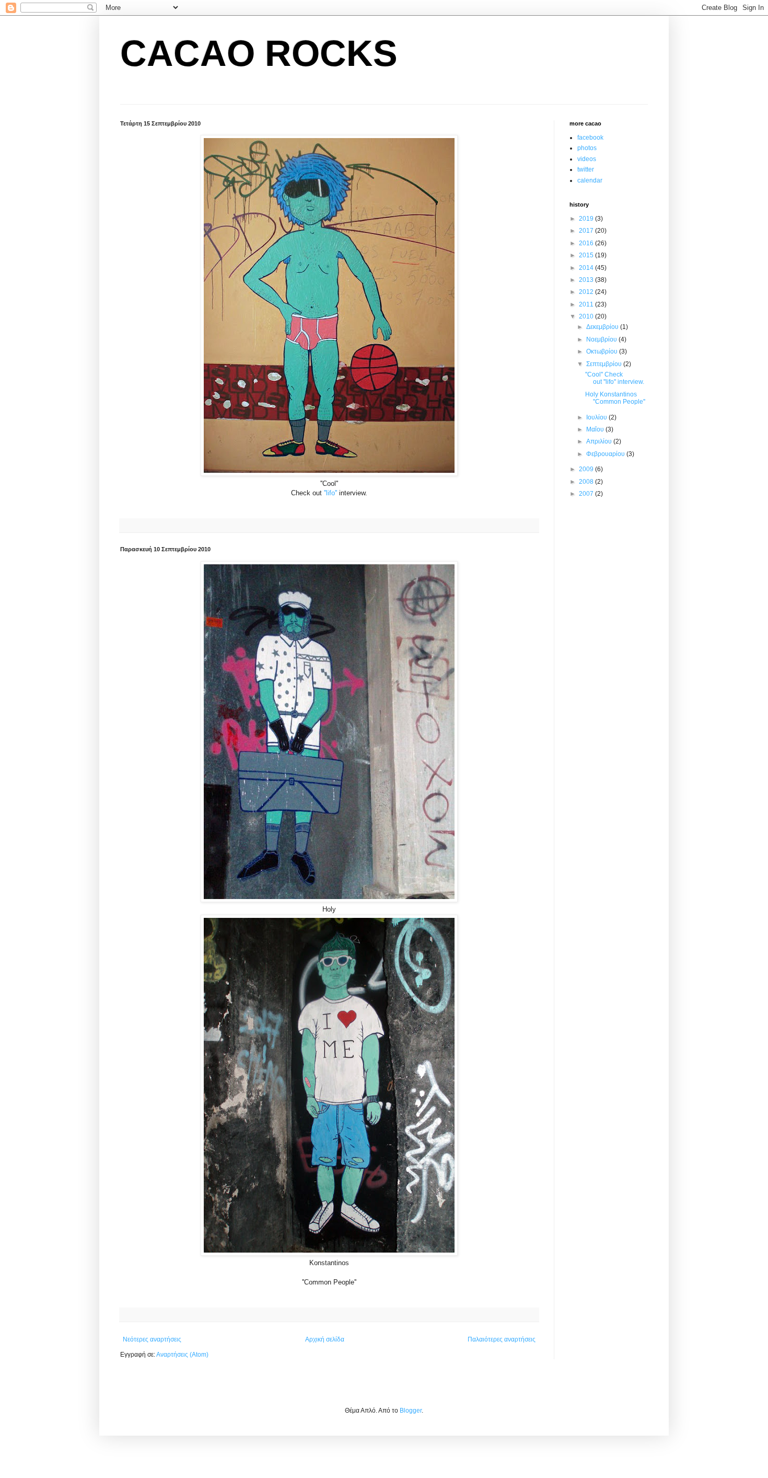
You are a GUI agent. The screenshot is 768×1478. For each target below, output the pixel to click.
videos (586, 159)
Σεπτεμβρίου (604, 364)
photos (587, 148)
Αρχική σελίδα (324, 1339)
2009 (587, 469)
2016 (587, 243)
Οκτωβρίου (602, 351)
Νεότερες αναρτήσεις (152, 1339)
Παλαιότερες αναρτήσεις (502, 1339)
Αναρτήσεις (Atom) (182, 1354)
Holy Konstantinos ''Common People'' (615, 398)
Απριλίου (599, 441)
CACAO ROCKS (259, 53)
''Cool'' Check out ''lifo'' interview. (614, 378)
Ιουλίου (597, 417)
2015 (587, 255)
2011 (587, 304)
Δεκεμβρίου (603, 327)
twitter (585, 169)
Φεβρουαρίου (606, 454)
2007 (587, 493)
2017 (587, 230)
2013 (587, 279)
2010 (587, 316)
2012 (587, 291)
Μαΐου (596, 429)
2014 (587, 267)
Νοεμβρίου (602, 339)
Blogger (411, 1410)
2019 (587, 218)
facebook (590, 137)
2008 (587, 481)
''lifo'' (330, 493)
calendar (589, 180)
